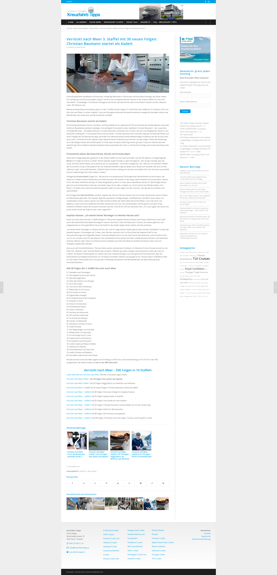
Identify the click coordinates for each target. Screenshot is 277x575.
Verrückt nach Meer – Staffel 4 (79, 392)
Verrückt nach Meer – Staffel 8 (79, 409)
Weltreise (204, 272)
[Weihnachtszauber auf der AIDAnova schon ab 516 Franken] (275, 287)
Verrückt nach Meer (87, 471)
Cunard (106, 554)
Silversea (191, 266)
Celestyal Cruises (110, 546)
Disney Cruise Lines (111, 558)
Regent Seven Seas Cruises (163, 542)
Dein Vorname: (185, 92)
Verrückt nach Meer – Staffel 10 (79, 418)
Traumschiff (188, 286)
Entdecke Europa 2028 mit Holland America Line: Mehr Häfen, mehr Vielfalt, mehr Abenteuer (194, 227)
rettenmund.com (98, 572)
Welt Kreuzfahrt (184, 255)
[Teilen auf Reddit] (152, 483)
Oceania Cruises (134, 558)
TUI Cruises (201, 258)
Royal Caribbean (194, 268)
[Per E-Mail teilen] (163, 483)
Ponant (155, 534)
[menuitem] (69, 1)
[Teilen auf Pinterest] (106, 483)
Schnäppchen (186, 279)
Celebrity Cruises (110, 542)
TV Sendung (188, 293)
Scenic (207, 289)
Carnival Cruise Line (111, 538)
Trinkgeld (182, 252)
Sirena (195, 296)
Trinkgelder (187, 289)
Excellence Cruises (135, 542)
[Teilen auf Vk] (140, 483)
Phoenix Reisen (79, 47)
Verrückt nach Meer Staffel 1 (78, 379)
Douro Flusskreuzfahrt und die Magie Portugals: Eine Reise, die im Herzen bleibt (194, 190)
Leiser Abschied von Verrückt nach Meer (83, 374)
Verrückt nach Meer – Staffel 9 (79, 413)
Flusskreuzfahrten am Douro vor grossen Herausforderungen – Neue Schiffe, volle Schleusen (194, 210)
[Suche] (208, 22)
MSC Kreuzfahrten (135, 546)
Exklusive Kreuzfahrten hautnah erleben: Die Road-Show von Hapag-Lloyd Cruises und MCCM (195, 219)
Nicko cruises (133, 550)
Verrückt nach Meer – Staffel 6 (79, 400)
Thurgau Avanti (188, 296)
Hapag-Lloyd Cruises (136, 530)
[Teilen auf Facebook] (72, 483)
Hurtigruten (132, 538)
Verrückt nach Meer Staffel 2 (78, 383)
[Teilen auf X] (83, 483)
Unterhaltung (197, 279)
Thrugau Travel (189, 276)
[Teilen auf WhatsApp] (95, 483)
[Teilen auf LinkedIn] (117, 483)
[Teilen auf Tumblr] (129, 483)
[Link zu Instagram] (208, 1)
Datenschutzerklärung (201, 539)
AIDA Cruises (108, 534)
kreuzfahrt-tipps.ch (77, 552)
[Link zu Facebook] (205, 1)
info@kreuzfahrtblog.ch (79, 548)
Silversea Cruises (202, 296)
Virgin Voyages (199, 262)
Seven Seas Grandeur (192, 252)
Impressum (205, 536)
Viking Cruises (201, 289)
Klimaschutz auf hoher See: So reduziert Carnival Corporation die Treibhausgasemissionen (193, 236)
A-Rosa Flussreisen (111, 530)
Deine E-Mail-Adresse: (188, 101)
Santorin (198, 283)
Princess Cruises (158, 538)
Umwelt (194, 289)
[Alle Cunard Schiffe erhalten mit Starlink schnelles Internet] (1, 287)
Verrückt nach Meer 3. (76, 387)
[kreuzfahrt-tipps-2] (84, 11)
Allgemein (70, 47)
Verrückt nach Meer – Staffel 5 (79, 396)
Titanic (207, 252)
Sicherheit (192, 283)
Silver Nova (197, 276)
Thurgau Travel (192, 272)
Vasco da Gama (197, 293)
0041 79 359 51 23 (76, 543)
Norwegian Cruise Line (137, 554)
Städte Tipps (193, 255)
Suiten (204, 293)
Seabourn (192, 262)
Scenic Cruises (196, 286)
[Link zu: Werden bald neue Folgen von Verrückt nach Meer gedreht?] (98, 503)
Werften (185, 266)
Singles (203, 286)
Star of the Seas (184, 262)
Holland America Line (136, 534)
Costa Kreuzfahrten (111, 550)
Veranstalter (198, 266)
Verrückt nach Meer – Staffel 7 (79, 405)
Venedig (182, 276)
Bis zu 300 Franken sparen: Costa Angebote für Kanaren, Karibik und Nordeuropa (195, 197)
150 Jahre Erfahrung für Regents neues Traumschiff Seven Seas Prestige (193, 178)
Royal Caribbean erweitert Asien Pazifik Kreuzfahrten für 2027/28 (193, 184)
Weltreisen (202, 252)
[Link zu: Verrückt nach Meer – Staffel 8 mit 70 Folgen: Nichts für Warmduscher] (149, 503)
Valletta (182, 293)
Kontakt (69, 1)
